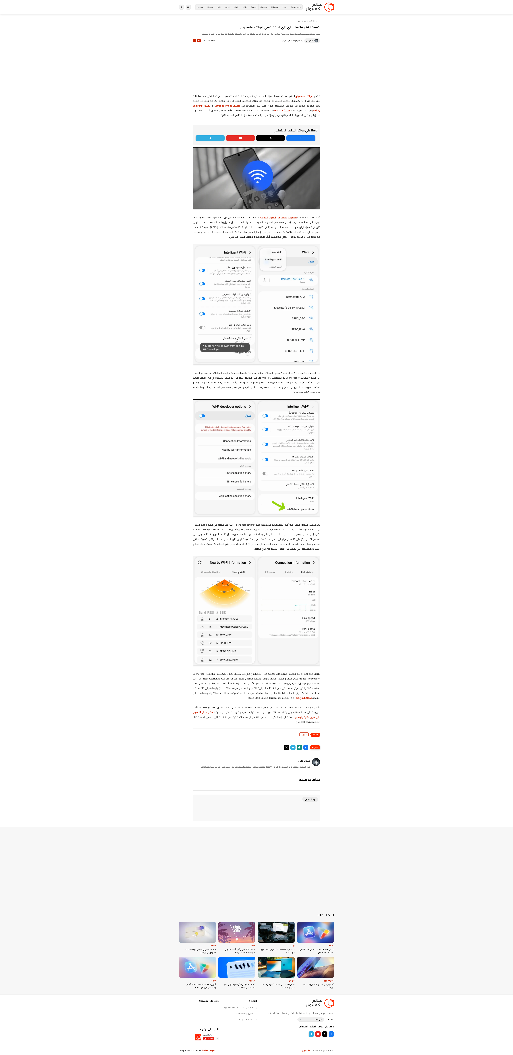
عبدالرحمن (309, 40)
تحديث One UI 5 (282, 110)
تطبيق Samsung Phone (227, 105)
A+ (199, 40)
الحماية (253, 7)
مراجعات (210, 7)
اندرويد (227, 7)
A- (195, 40)
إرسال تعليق (310, 799)
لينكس (244, 7)
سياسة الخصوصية (246, 1019)
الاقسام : (330, 1019)
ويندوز (284, 7)
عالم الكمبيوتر (307, 1050)
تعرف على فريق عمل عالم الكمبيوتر (238, 1008)
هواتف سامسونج (304, 96)
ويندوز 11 (274, 7)
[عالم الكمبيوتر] (320, 7)
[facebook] (300, 138)
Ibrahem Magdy (208, 1050)
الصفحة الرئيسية (313, 21)
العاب (236, 7)
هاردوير (200, 7)
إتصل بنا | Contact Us (244, 1013)
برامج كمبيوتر (296, 7)
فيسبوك (264, 7)
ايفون (219, 7)
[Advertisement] (256, 72)
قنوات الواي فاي (303, 698)
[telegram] (210, 138)
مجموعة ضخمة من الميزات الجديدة (278, 217)
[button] (305, 747)
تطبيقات (331, 945)
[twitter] (270, 138)
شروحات (213, 945)
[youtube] (240, 138)
